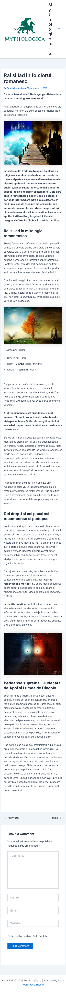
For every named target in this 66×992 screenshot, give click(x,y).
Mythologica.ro (50, 29)
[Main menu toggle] (59, 29)
